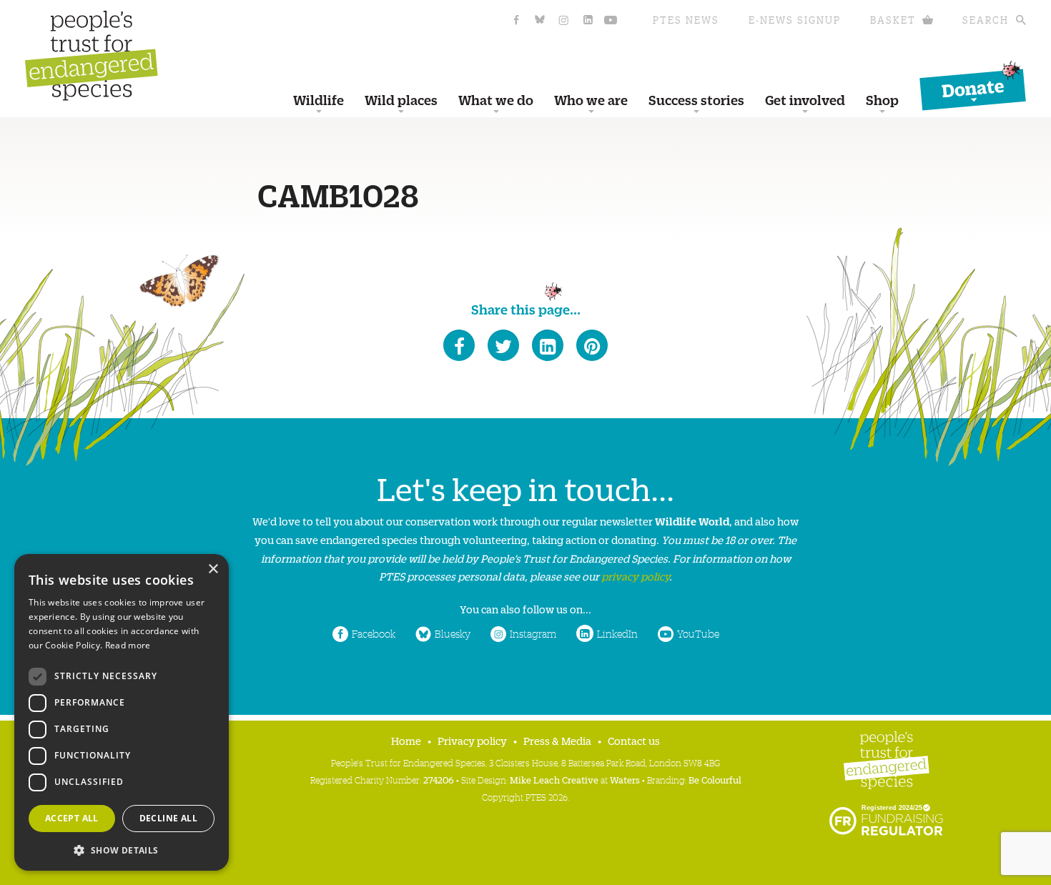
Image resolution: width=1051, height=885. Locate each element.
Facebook (373, 633)
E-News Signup (795, 20)
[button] (121, 848)
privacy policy (635, 576)
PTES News (686, 20)
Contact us (634, 740)
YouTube (698, 633)
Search (985, 20)
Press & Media (557, 740)
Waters (625, 779)
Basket (893, 20)
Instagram (533, 633)
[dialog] (121, 712)
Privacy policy (472, 740)
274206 (438, 779)
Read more (128, 645)
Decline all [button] (168, 818)
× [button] (212, 569)
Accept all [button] (72, 818)
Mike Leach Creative (554, 779)
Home (406, 740)
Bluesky (452, 633)
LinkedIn (617, 633)
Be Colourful (715, 779)
